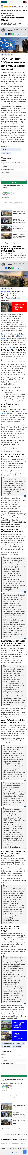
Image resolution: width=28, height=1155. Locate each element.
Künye (17, 2)
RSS (4, 1148)
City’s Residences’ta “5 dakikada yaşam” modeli (19, 212)
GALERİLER (14, 1129)
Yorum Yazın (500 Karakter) (8, 169)
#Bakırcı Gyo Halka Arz (8, 1043)
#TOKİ (4, 149)
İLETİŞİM (8, 1129)
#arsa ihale (17, 149)
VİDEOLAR (21, 1129)
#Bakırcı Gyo (20, 1043)
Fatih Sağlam (5, 471)
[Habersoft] (14, 1153)
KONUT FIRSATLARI (19, 10)
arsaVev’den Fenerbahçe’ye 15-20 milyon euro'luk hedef (19, 220)
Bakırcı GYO (5, 334)
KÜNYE (3, 1129)
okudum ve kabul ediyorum (13, 186)
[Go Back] (25, 1152)
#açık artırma (5, 153)
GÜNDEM (3, 10)
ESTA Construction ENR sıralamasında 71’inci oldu (19, 228)
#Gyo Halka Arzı (17, 1046)
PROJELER (10, 10)
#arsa (10, 149)
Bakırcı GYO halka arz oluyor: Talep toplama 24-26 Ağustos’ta (19, 236)
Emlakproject (5, 13)
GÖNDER (14, 182)
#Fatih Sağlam (6, 1046)
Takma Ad (3, 160)
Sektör (11, 13)
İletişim (20, 2)
